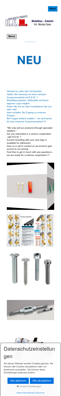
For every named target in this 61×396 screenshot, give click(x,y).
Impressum (40, 393)
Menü (53, 8)
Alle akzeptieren (41, 380)
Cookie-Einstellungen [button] (30, 386)
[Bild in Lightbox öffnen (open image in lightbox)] (30, 310)
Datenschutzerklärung (25, 393)
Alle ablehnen (18, 380)
